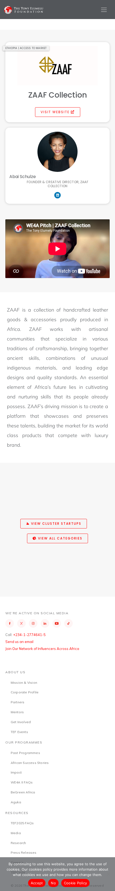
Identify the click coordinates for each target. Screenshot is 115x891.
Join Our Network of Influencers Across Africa (42, 648)
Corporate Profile (25, 692)
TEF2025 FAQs (22, 823)
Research (18, 843)
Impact (16, 772)
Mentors (17, 712)
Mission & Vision (24, 683)
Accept (37, 883)
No (53, 883)
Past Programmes (25, 753)
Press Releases (24, 853)
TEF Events (19, 732)
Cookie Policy (75, 883)
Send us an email (19, 641)
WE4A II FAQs (22, 782)
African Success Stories (30, 763)
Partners (18, 702)
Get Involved (21, 722)
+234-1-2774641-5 (29, 635)
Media (16, 833)
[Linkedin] (57, 195)
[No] (108, 874)
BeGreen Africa (23, 792)
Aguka (16, 802)
